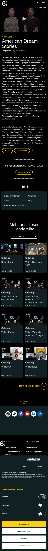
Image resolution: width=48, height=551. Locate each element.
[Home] (2, 444)
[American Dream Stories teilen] (32, 151)
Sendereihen (10, 448)
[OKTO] (4, 3)
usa (7, 201)
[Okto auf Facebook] (20, 414)
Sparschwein (7, 262)
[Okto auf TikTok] (14, 414)
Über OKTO (31, 448)
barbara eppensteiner (15, 205)
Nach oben (24, 401)
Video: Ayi (6, 367)
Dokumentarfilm (12, 196)
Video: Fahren (8, 332)
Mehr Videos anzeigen (29, 386)
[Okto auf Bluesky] (33, 414)
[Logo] (42, 7)
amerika (32, 196)
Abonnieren (22, 151)
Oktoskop (7, 37)
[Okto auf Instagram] (8, 414)
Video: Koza (31, 367)
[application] (24, 19)
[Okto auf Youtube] (27, 414)
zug (30, 201)
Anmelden (24, 172)
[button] (24, 19)
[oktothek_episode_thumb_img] (12, 249)
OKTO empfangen (34, 452)
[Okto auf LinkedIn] (40, 414)
